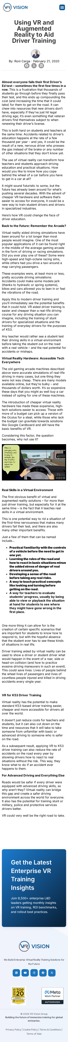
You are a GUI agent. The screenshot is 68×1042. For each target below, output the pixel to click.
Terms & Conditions (50, 1029)
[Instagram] (34, 973)
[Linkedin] (16, 973)
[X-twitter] (52, 973)
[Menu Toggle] (62, 7)
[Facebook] (43, 973)
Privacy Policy (13, 1029)
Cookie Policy (30, 1029)
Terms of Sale (34, 1033)
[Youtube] (25, 973)
